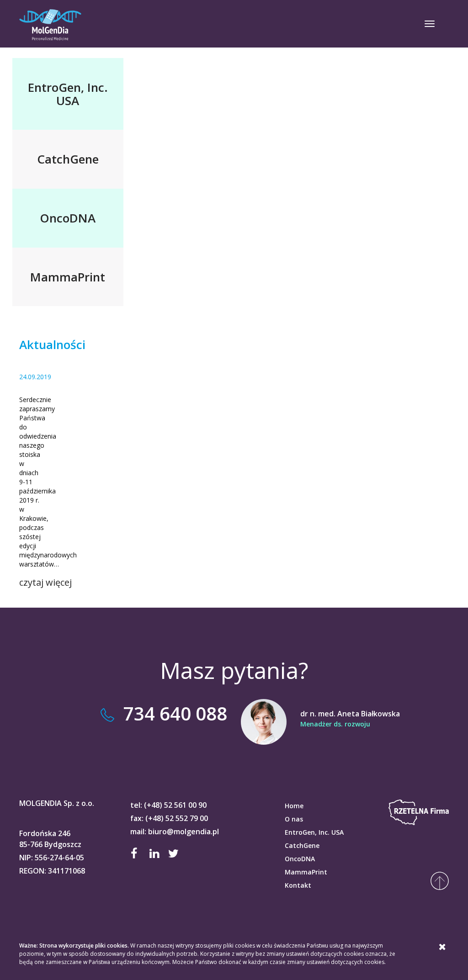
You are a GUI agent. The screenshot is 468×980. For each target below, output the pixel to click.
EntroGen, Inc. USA (314, 832)
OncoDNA (300, 858)
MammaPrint (306, 872)
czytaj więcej (45, 582)
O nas (294, 819)
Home (294, 805)
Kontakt (298, 885)
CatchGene (302, 845)
